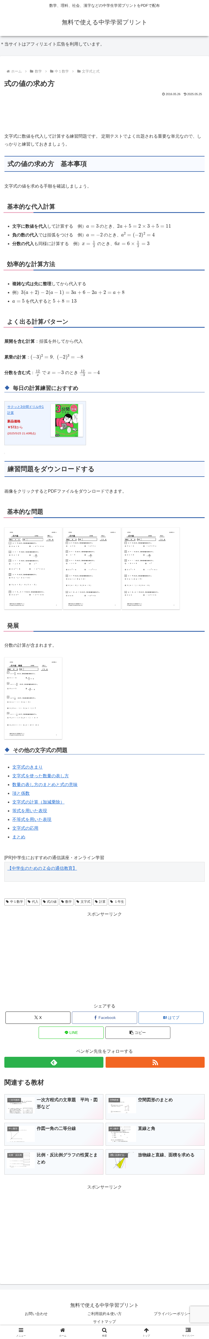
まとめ (18, 837)
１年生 (119, 902)
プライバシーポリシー (173, 1313)
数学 (68, 902)
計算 (102, 902)
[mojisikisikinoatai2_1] (33, 698)
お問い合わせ (36, 1313)
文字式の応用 (25, 828)
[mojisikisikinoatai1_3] (151, 568)
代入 (35, 902)
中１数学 (16, 902)
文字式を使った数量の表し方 (40, 776)
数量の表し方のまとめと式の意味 (45, 784)
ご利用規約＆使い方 (104, 1313)
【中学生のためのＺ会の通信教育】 (42, 868)
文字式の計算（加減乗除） (38, 802)
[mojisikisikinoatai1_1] (33, 568)
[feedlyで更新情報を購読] (53, 1062)
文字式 (85, 902)
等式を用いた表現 (29, 810)
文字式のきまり (27, 767)
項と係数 (21, 793)
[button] (137, 1033)
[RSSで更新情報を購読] (155, 1062)
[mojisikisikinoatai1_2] (92, 568)
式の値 (52, 902)
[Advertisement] (104, 112)
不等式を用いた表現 (31, 819)
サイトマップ (104, 1321)
